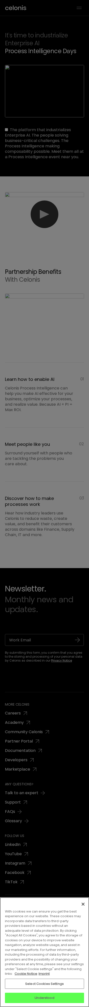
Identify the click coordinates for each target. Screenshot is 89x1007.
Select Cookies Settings (44, 983)
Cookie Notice (26, 973)
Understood (44, 997)
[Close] (83, 904)
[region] (44, 952)
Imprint (44, 973)
